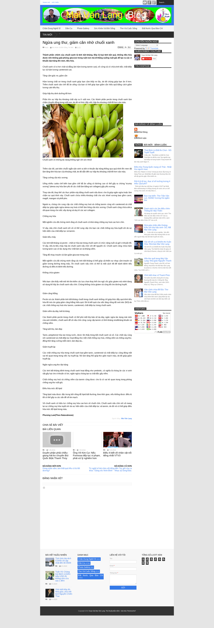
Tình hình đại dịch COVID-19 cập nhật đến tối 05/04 (63, 560)
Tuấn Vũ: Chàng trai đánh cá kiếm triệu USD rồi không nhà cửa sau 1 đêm (62, 576)
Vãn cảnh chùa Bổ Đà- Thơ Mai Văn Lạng (156, 291)
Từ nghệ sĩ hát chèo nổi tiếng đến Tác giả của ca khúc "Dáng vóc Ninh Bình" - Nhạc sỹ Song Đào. (110, 469)
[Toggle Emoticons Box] (44, 487)
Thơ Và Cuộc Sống (128, 28)
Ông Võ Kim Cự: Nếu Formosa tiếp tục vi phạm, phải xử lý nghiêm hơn (86, 455)
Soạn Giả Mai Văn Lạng (97, 611)
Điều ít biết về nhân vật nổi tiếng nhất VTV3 (117, 454)
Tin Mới (47, 34)
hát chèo (124, 611)
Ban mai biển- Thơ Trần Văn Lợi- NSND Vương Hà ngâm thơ (156, 198)
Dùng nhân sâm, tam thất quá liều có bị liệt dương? (61, 469)
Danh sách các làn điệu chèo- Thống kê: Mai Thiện (157, 209)
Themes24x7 (131, 611)
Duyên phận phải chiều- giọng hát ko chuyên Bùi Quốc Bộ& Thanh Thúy (55, 455)
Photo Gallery (83, 28)
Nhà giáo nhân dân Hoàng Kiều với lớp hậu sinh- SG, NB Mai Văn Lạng (157, 227)
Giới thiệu (55, 2)
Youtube (145, 2)
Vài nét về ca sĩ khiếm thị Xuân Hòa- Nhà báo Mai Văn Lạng (157, 243)
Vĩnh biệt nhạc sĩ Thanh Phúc (157, 275)
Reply (46, 47)
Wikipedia (154, 2)
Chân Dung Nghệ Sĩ (51, 28)
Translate (154, 48)
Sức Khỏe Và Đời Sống (104, 28)
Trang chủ (46, 2)
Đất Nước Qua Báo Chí (152, 28)
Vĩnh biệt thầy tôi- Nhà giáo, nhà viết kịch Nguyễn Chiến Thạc (63, 592)
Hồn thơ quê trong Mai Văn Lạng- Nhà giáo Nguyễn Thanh (157, 259)
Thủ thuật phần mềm (113, 611)
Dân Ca (68, 28)
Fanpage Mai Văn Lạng (149, 2)
